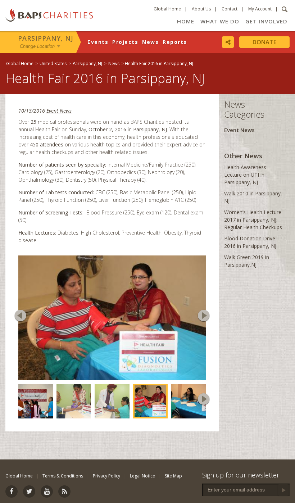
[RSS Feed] (64, 491)
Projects (125, 41)
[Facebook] (11, 491)
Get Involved (266, 21)
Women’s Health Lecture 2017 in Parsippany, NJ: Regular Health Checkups (253, 220)
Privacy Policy (106, 476)
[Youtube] (47, 491)
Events (97, 41)
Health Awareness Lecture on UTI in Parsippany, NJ (245, 175)
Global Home (167, 9)
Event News (59, 110)
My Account (260, 9)
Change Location (37, 46)
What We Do (219, 21)
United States (53, 63)
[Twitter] (29, 491)
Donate (264, 42)
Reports (175, 41)
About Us (201, 9)
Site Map (173, 476)
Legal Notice (142, 476)
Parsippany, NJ (45, 38)
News (150, 41)
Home (185, 21)
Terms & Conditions (62, 476)
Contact (229, 9)
